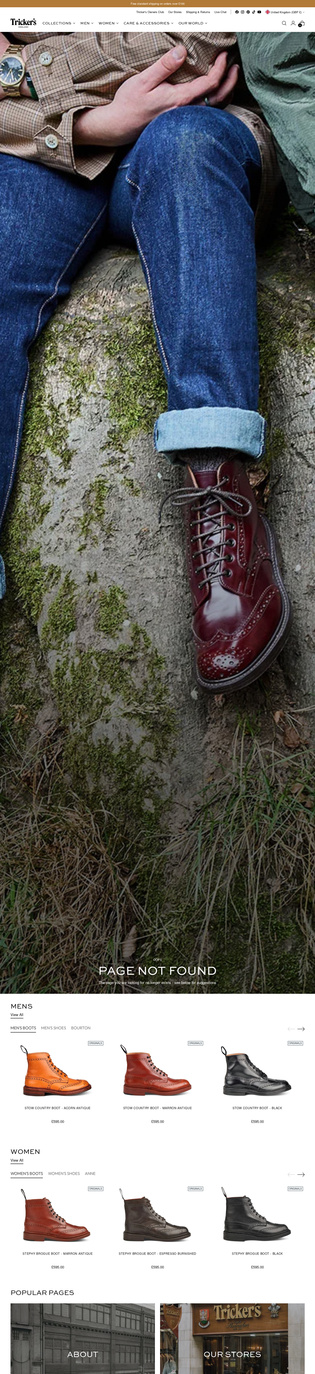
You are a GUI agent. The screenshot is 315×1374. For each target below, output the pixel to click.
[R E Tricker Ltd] (23, 23)
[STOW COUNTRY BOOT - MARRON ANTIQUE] (157, 1070)
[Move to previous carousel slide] (291, 1029)
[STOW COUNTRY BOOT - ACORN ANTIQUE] (57, 1070)
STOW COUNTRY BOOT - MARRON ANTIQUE (157, 1108)
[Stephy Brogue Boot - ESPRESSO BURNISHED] (157, 1216)
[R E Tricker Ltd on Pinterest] (248, 12)
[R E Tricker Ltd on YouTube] (259, 12)
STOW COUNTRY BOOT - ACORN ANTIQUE (58, 1108)
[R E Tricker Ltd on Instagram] (242, 12)
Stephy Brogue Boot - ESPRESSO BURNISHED (157, 1253)
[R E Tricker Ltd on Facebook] (237, 12)
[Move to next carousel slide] (301, 1029)
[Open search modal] (284, 23)
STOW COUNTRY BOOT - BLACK (257, 1108)
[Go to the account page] (293, 23)
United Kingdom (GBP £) (286, 12)
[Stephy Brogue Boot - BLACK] (257, 1216)
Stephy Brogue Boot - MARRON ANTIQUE (57, 1253)
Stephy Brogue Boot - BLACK (257, 1253)
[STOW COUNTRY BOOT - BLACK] (257, 1070)
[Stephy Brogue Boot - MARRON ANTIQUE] (57, 1216)
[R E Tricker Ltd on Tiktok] (254, 12)
